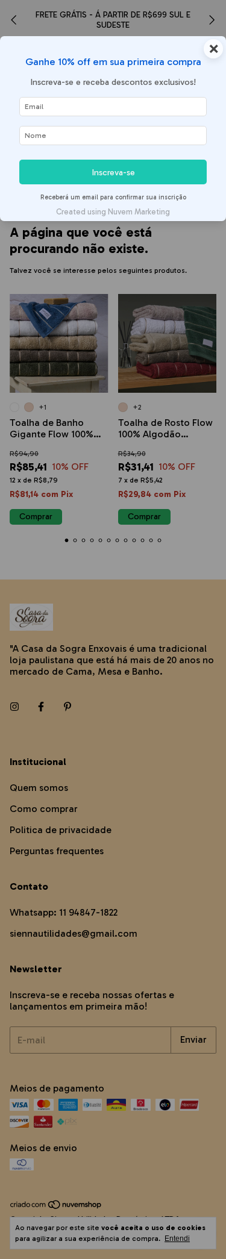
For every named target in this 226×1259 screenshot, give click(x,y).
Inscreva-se (113, 172)
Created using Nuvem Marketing (113, 211)
